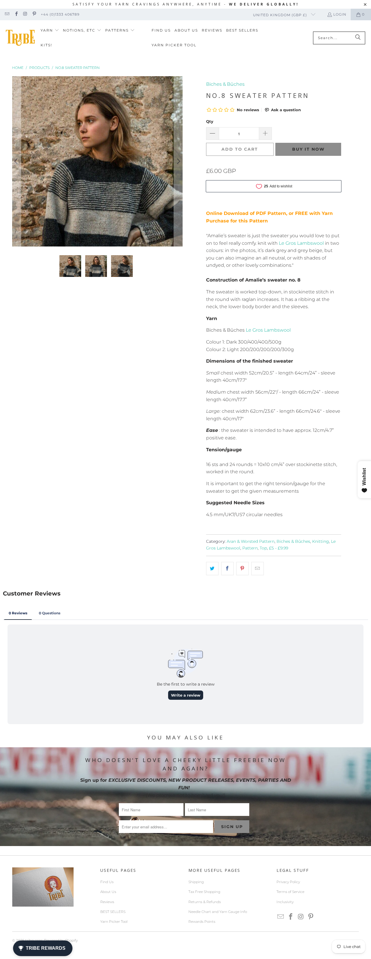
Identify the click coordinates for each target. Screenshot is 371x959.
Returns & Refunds (204, 902)
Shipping (196, 882)
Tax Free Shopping (204, 891)
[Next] (178, 161)
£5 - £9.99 (278, 548)
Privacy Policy (288, 882)
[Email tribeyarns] (6, 14)
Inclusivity (285, 902)
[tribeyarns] (20, 38)
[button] (50, 30)
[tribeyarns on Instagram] (25, 14)
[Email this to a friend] (257, 568)
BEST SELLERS (113, 911)
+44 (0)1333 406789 (60, 14)
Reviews (107, 902)
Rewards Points (201, 921)
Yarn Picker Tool (114, 921)
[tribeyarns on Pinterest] (34, 14)
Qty (209, 121)
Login (339, 14)
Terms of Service (290, 891)
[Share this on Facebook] (227, 568)
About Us (108, 891)
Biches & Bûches (225, 84)
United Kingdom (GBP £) (280, 15)
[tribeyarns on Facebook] (15, 14)
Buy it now (308, 149)
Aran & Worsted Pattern (250, 541)
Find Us (107, 882)
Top (263, 548)
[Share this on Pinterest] (242, 568)
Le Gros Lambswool (301, 243)
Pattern (250, 548)
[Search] (358, 38)
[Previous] (16, 161)
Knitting (320, 541)
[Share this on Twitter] (212, 568)
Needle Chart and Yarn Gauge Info (217, 911)
